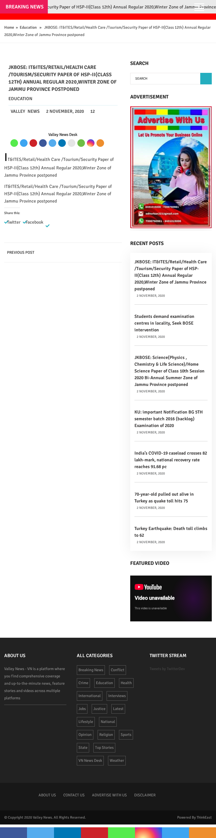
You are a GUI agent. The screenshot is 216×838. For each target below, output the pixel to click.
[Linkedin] (62, 143)
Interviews (117, 695)
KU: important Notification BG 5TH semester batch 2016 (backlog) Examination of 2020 (168, 418)
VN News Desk (90, 760)
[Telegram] (24, 143)
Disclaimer (145, 795)
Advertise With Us (109, 795)
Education (28, 27)
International (89, 695)
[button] (206, 78)
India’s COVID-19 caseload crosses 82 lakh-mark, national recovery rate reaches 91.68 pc (170, 459)
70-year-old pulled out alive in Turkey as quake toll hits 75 (164, 497)
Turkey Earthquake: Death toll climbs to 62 (170, 532)
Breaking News (90, 670)
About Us (47, 795)
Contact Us (74, 795)
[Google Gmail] (71, 143)
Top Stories (104, 747)
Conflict (117, 670)
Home (9, 27)
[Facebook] (43, 143)
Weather (117, 760)
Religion (106, 734)
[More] (100, 143)
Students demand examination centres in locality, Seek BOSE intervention (164, 323)
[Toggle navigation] (199, 8)
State (82, 747)
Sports (126, 734)
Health (126, 682)
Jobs (82, 708)
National (108, 721)
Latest (118, 708)
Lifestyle (85, 721)
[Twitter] (52, 143)
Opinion (85, 734)
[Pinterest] (33, 143)
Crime (83, 682)
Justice (99, 708)
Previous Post (20, 252)
